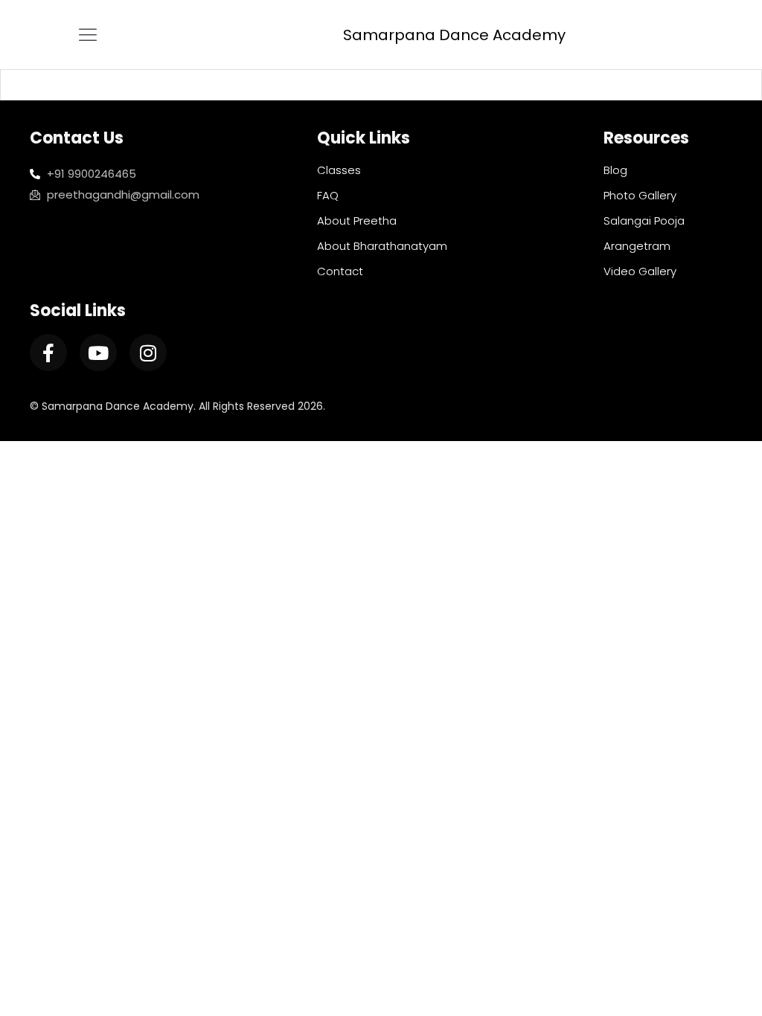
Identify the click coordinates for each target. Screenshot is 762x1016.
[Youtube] (98, 352)
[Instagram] (148, 352)
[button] (88, 34)
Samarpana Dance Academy (454, 35)
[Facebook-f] (48, 352)
